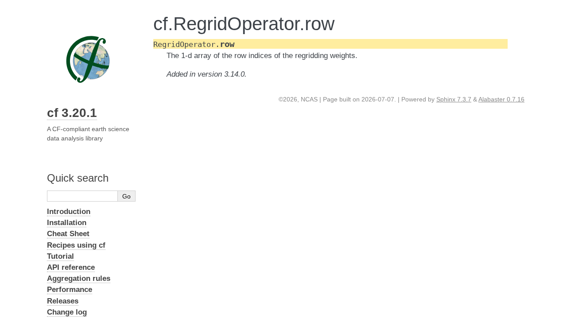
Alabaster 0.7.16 (501, 99)
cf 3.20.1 (72, 113)
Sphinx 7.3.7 (453, 99)
